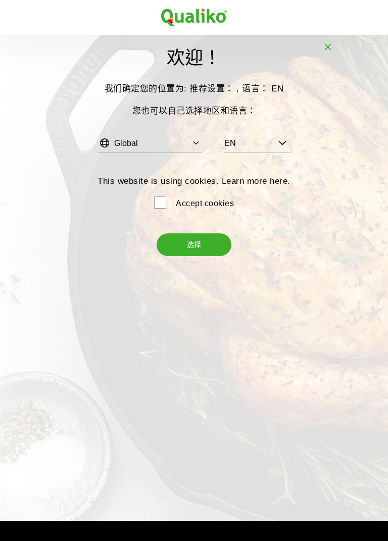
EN (230, 143)
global (126, 143)
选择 (194, 244)
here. (280, 181)
